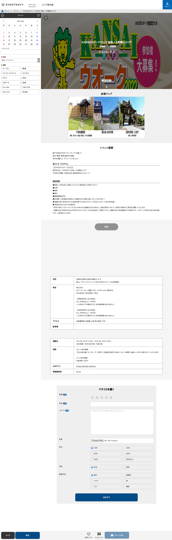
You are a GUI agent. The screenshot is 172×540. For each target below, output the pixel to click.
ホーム (6, 11)
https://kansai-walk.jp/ (86, 366)
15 (37, 36)
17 (9, 40)
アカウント (167, 6)
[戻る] (45, 17)
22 (37, 40)
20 (26, 40)
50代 (96, 459)
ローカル (6, 87)
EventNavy (15, 4)
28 (32, 44)
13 (26, 36)
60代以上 (129, 459)
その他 (25, 92)
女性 (95, 467)
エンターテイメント (9, 73)
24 (9, 44)
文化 (24, 78)
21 (31, 40)
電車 (127, 487)
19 (20, 40)
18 (15, 40)
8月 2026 (20, 21)
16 (4, 40)
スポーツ (6, 83)
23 (4, 44)
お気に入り (88, 537)
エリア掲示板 (48, 5)
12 (20, 36)
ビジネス (26, 73)
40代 (128, 454)
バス (95, 487)
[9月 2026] (37, 21)
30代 (96, 454)
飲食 (24, 68)
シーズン (6, 68)
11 (15, 36)
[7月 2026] (3, 21)
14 (31, 36)
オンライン (6, 92)
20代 (128, 448)
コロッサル (26, 87)
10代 (95, 448)
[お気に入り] (38, 16)
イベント (32, 5)
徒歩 (95, 475)
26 (20, 44)
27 (26, 44)
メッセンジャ (99, 537)
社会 (24, 83)
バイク (96, 481)
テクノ (5, 78)
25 (15, 44)
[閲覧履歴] (2, 16)
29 (37, 44)
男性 (127, 467)
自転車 (128, 475)
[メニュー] (3, 5)
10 (9, 36)
